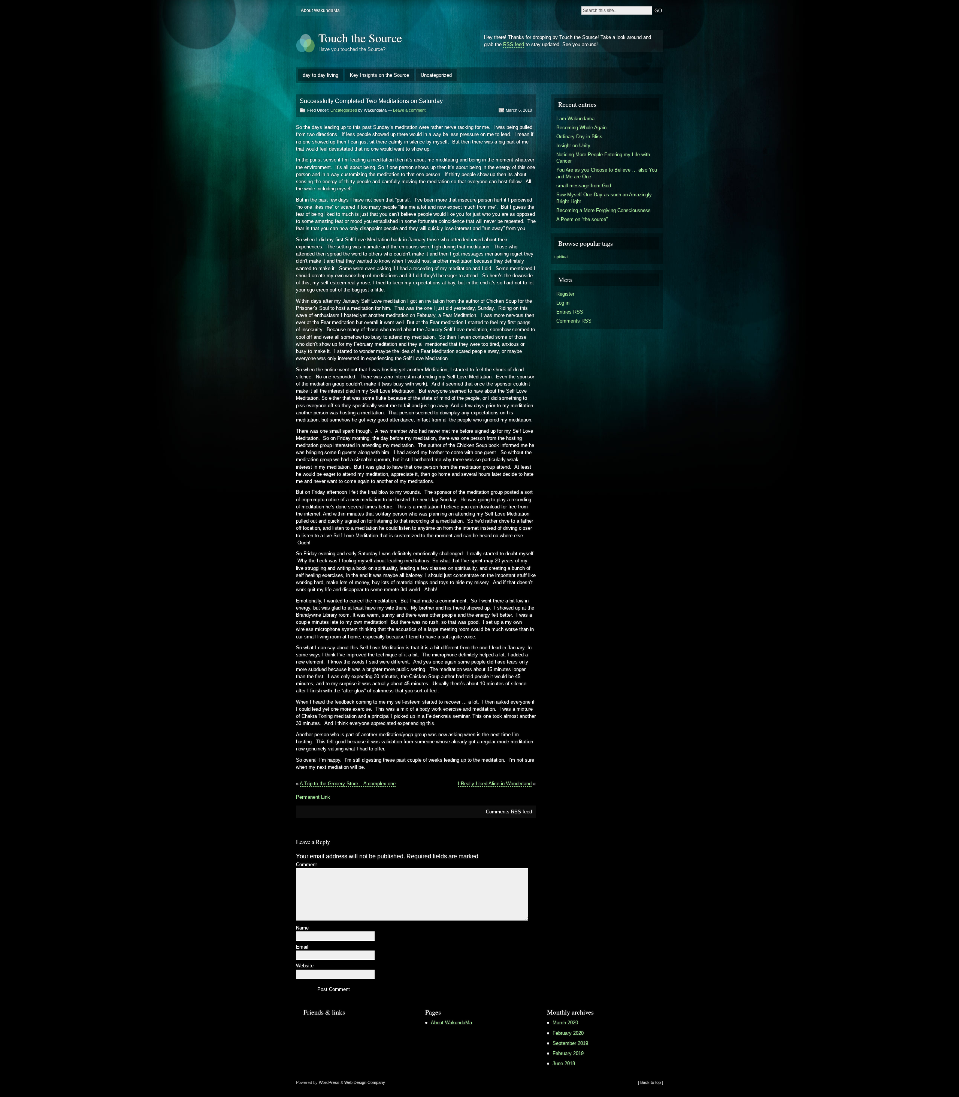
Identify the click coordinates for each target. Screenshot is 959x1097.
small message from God (583, 185)
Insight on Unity (573, 145)
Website (305, 966)
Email (302, 947)
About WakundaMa (320, 10)
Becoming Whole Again (581, 127)
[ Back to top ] (650, 1082)
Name (302, 928)
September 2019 (570, 1043)
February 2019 (568, 1053)
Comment (306, 864)
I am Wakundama (575, 118)
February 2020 (568, 1033)
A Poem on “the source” (582, 219)
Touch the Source (360, 38)
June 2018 (564, 1063)
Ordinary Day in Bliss (579, 136)
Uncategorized (436, 75)
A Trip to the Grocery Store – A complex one (348, 783)
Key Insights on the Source (379, 75)
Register (565, 294)
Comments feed (509, 812)
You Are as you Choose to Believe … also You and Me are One (606, 173)
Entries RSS (569, 312)
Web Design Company (364, 1082)
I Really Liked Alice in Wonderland (495, 783)
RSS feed (513, 44)
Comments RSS (574, 321)
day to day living (320, 75)
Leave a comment (409, 110)
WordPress (329, 1082)
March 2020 (565, 1022)
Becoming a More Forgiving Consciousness (603, 210)
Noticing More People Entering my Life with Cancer (603, 158)
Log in (562, 303)
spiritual (561, 256)
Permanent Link (313, 797)
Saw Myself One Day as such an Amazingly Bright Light (604, 198)
